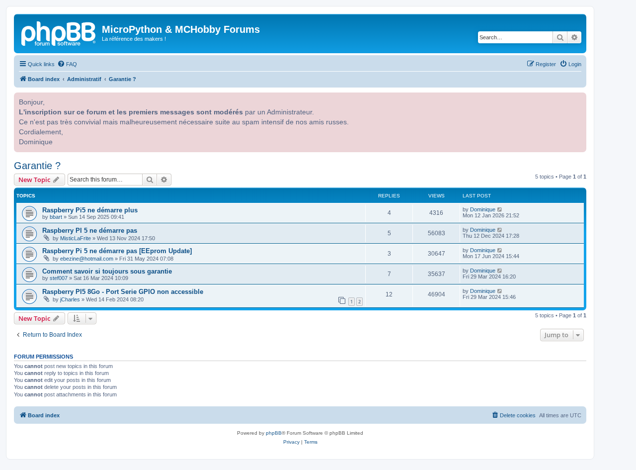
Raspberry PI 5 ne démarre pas (89, 230)
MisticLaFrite (75, 238)
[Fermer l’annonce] (577, 98)
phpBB (274, 433)
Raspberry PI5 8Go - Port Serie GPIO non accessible (122, 291)
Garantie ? (37, 165)
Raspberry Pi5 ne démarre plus (90, 210)
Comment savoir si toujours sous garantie (107, 271)
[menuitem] (67, 64)
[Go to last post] (500, 209)
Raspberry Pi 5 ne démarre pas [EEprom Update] (117, 251)
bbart (56, 217)
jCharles (70, 299)
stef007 (59, 278)
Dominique (482, 209)
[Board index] (59, 32)
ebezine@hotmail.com (86, 259)
